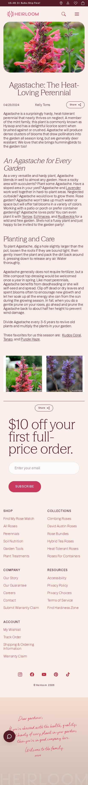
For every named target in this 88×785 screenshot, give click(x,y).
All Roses (10, 526)
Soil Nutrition (13, 541)
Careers (9, 593)
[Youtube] (44, 674)
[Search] (64, 14)
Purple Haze (30, 339)
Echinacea (42, 216)
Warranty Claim (15, 656)
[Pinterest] (56, 674)
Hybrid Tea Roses (60, 541)
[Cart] (83, 3)
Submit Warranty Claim (21, 608)
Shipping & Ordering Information (18, 646)
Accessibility (56, 578)
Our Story (10, 578)
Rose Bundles (58, 534)
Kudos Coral (71, 335)
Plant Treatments (16, 556)
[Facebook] (32, 674)
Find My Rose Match (18, 518)
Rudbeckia (66, 216)
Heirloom (41, 685)
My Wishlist (12, 629)
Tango (8, 339)
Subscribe (24, 487)
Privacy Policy (57, 585)
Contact (9, 600)
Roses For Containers (63, 556)
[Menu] (77, 14)
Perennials (11, 534)
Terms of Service (60, 600)
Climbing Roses (59, 518)
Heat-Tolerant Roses (62, 548)
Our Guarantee (14, 585)
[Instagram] (20, 674)
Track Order (12, 637)
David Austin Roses (62, 526)
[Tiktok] (67, 674)
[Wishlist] (75, 3)
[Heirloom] (23, 14)
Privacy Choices (59, 593)
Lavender (73, 188)
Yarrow (27, 216)
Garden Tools (13, 548)
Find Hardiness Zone (63, 608)
